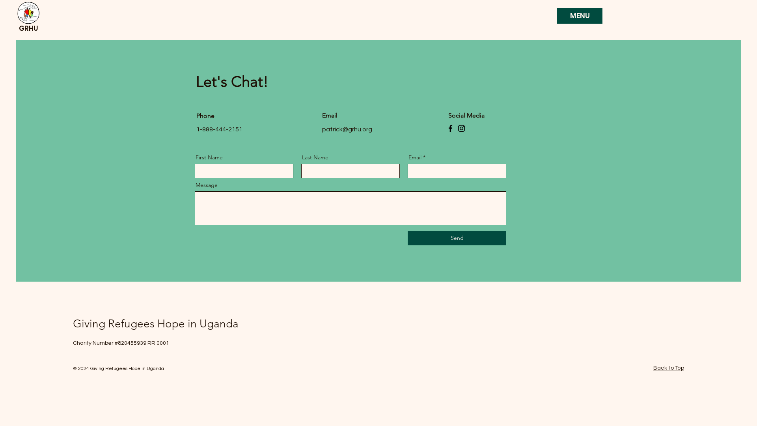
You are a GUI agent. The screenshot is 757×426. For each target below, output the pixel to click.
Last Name (315, 157)
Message (207, 185)
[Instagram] (461, 128)
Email (414, 157)
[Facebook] (450, 128)
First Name (209, 157)
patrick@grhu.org (347, 129)
